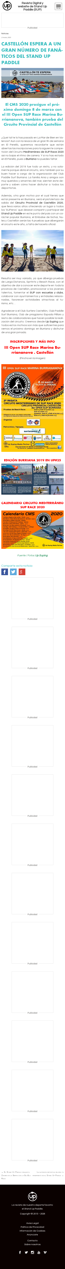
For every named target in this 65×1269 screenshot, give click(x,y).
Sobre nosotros (32, 1244)
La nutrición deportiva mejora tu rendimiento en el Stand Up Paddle (48, 1173)
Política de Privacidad (32, 1227)
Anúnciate (32, 1235)
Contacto (32, 1240)
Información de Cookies (32, 1231)
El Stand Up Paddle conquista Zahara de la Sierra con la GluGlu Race (16, 1175)
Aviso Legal (32, 1223)
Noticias (4, 33)
